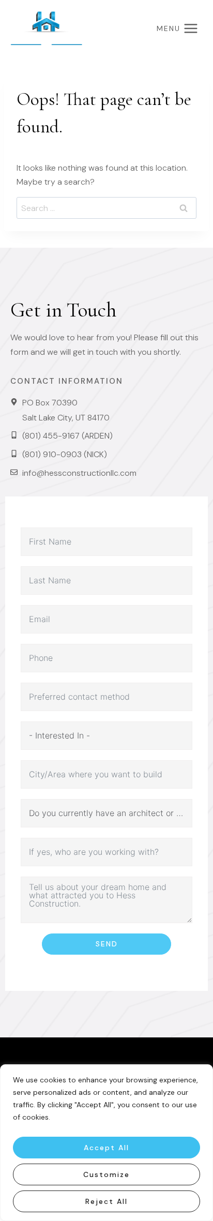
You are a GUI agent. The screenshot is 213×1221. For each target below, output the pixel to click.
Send (107, 943)
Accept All (106, 1147)
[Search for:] (106, 208)
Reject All (106, 1201)
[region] (106, 1142)
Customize (106, 1174)
